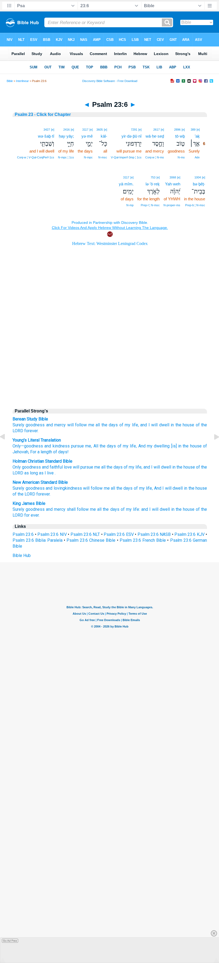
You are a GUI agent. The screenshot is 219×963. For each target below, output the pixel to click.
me (97, 467)
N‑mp (130, 205)
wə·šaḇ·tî (46, 136)
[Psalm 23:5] (6, 448)
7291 (134, 129)
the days (109, 424)
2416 (66, 129)
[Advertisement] (109, 358)
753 (153, 177)
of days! (60, 451)
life (138, 467)
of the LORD (24, 494)
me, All (91, 446)
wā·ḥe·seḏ (155, 136)
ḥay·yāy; (66, 136)
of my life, (129, 424)
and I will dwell (154, 424)
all (98, 424)
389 (193, 129)
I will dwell (161, 467)
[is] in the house (185, 446)
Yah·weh (172, 184)
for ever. (32, 515)
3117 (85, 129)
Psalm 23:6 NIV (52, 534)
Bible (10, 81)
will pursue (83, 467)
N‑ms (181, 157)
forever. (31, 430)
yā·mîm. (126, 184)
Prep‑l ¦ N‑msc (150, 205)
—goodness (32, 446)
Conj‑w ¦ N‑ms (154, 157)
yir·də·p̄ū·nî (132, 136)
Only (17, 446)
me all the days (104, 509)
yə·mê (87, 136)
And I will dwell (168, 488)
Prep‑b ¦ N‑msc (195, 205)
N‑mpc (88, 157)
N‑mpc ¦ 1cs (66, 157)
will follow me (80, 424)
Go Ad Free (10, 940)
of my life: (130, 509)
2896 (177, 129)
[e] (198, 129)
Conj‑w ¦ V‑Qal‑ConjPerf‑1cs (35, 157)
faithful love (61, 467)
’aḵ (197, 136)
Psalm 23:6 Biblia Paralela (37, 540)
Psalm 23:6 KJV (189, 534)
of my (129, 467)
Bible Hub (22, 555)
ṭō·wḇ (180, 136)
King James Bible (29, 503)
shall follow (78, 509)
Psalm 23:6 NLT (85, 534)
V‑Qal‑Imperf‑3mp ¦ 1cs (126, 157)
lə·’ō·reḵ (153, 184)
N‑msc (102, 157)
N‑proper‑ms (171, 205)
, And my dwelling (153, 446)
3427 (47, 129)
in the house (182, 424)
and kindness (56, 446)
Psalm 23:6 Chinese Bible (91, 540)
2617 (156, 129)
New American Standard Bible (40, 482)
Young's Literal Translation (37, 440)
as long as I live (39, 472)
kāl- (104, 136)
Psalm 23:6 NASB (154, 534)
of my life (126, 446)
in (173, 467)
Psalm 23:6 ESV (119, 534)
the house (186, 467)
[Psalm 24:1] (212, 448)
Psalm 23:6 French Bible (143, 540)
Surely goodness (29, 509)
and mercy (56, 424)
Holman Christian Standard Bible (42, 461)
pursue (77, 446)
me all (109, 488)
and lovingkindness (64, 488)
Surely (18, 424)
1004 (197, 177)
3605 (99, 129)
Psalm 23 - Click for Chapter (43, 114)
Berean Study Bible (30, 419)
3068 (173, 177)
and (45, 467)
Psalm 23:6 (23, 534)
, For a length (40, 451)
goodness (35, 424)
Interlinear (22, 81)
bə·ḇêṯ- (199, 184)
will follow (93, 488)
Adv (197, 157)
